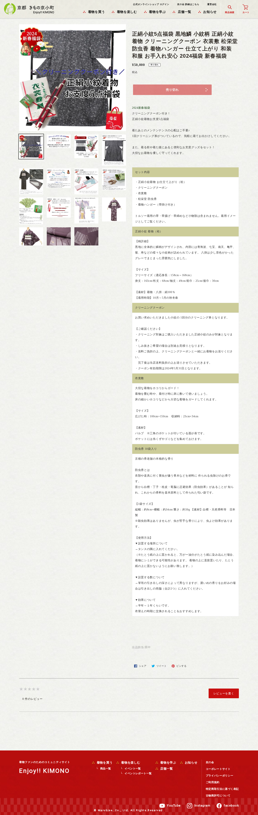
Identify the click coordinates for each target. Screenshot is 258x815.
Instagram (202, 805)
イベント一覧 (133, 768)
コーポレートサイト (218, 768)
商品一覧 (105, 768)
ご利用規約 (213, 782)
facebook (231, 805)
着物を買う (104, 762)
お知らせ (191, 762)
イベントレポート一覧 (138, 773)
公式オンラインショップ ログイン (151, 4)
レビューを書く (223, 693)
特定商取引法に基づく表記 (222, 788)
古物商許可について (218, 795)
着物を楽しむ (130, 762)
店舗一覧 (166, 768)
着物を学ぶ (167, 762)
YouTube (174, 805)
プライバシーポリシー (219, 775)
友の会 (210, 762)
